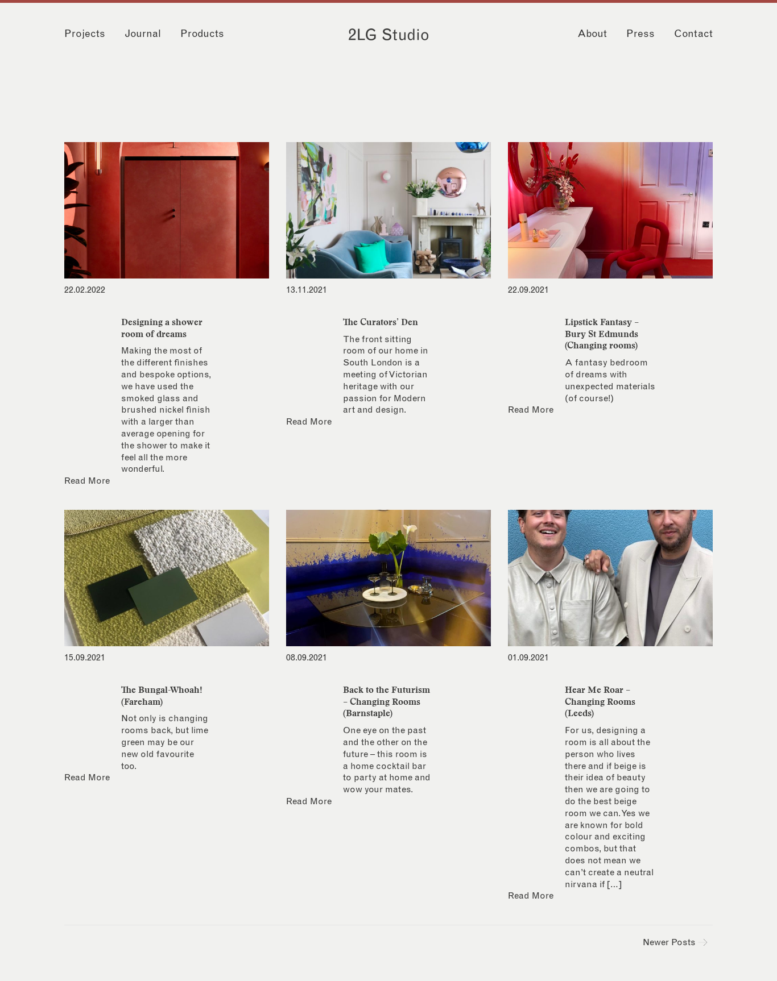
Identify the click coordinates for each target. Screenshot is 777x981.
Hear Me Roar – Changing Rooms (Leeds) (600, 701)
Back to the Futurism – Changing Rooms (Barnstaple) (386, 701)
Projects (84, 34)
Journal (143, 34)
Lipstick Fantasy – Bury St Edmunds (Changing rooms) (602, 333)
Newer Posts (670, 942)
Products (202, 34)
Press (640, 34)
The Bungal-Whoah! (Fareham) (161, 695)
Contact (693, 34)
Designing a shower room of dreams (161, 327)
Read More (87, 480)
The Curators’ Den (380, 321)
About (592, 34)
